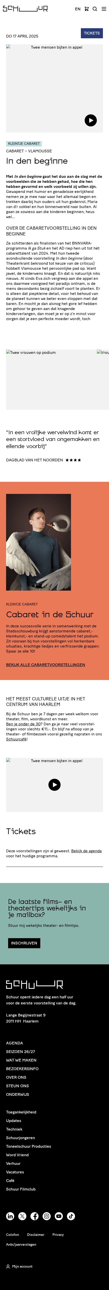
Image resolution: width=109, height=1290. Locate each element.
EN (78, 9)
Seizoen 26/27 (20, 1051)
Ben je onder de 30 (23, 724)
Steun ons (17, 1085)
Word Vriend (17, 1154)
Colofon (12, 1235)
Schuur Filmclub (20, 1189)
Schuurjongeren (20, 1137)
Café (10, 1180)
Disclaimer (35, 1235)
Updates (13, 1120)
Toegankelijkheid (21, 1112)
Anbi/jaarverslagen (21, 1244)
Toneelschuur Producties (28, 1146)
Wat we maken (21, 1060)
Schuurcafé (16, 739)
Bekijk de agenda (86, 850)
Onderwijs (17, 1094)
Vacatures (15, 1172)
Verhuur (13, 1163)
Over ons (16, 1077)
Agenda (14, 1043)
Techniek (14, 1129)
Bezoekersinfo (22, 1068)
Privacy (58, 1235)
